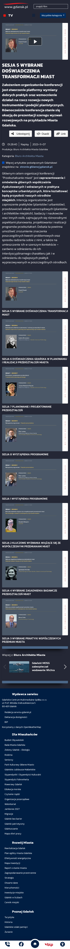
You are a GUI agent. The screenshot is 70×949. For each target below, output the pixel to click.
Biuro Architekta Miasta (29, 156)
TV (10, 15)
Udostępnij (23, 134)
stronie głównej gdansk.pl (36, 167)
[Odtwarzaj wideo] (35, 41)
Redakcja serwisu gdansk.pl (18, 712)
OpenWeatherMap (32, 727)
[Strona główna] (7, 944)
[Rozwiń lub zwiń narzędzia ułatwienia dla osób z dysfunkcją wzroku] (62, 945)
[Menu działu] (33, 15)
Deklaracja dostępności (16, 717)
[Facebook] (21, 944)
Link (63, 134)
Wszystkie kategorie (51, 15)
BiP (6, 722)
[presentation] (4, 667)
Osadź (45, 134)
